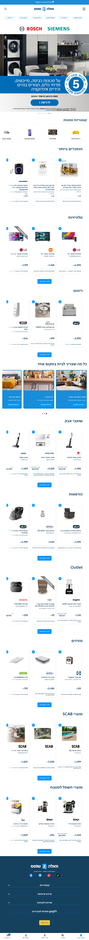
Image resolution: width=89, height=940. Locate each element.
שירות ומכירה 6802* (43, 2)
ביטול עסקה (44, 922)
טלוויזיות (64, 18)
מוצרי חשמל (77, 18)
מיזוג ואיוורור (37, 18)
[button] (5, 9)
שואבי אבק (23, 18)
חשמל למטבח (50, 18)
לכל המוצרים (44, 281)
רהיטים (10, 18)
